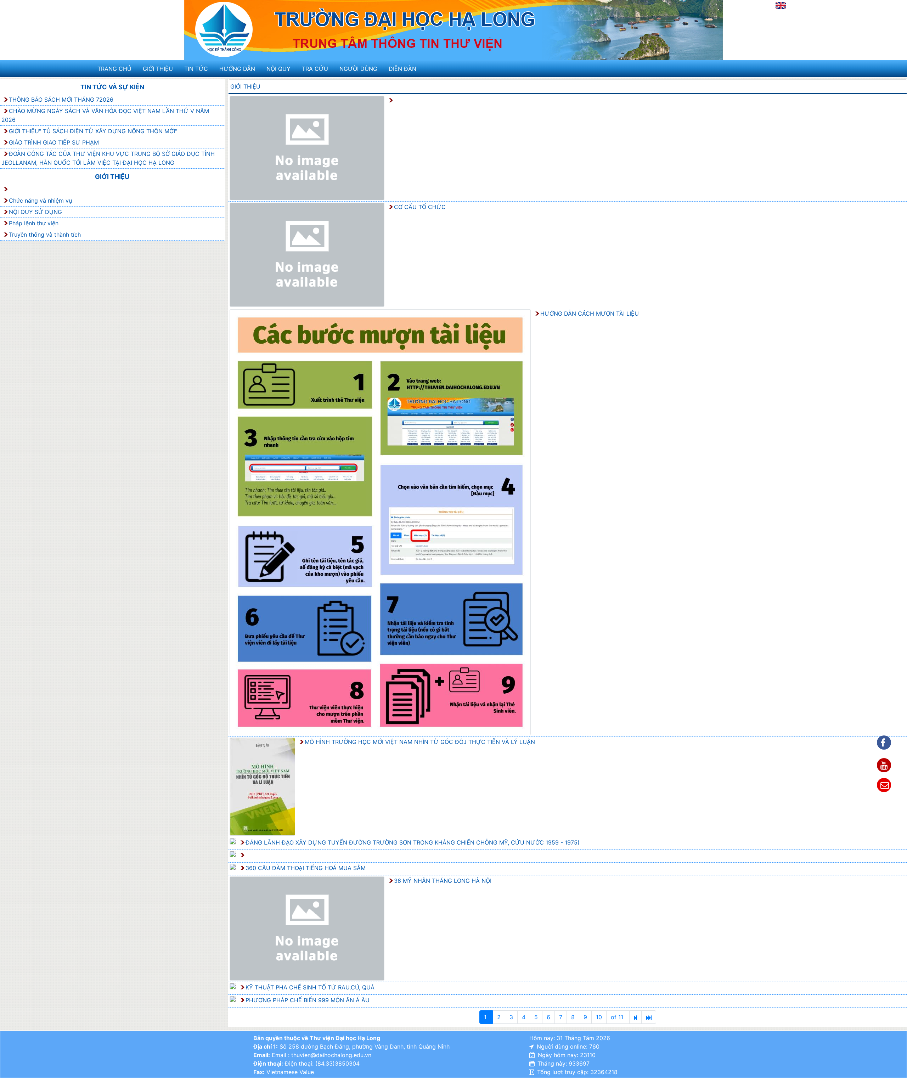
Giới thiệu (158, 68)
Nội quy (278, 68)
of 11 (618, 1017)
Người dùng (358, 68)
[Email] (884, 785)
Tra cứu (315, 68)
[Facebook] (884, 742)
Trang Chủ (114, 68)
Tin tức (196, 68)
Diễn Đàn (402, 68)
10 (599, 1017)
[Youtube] (884, 765)
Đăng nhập (757, 7)
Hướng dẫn (237, 68)
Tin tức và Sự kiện (112, 87)
